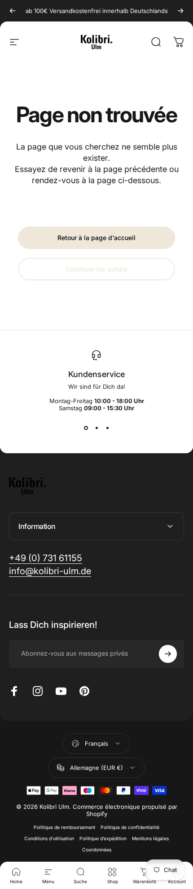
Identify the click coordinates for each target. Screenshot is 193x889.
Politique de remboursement (64, 827)
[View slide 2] (96, 427)
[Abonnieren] (168, 654)
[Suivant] (180, 10)
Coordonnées (96, 850)
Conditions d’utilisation (49, 839)
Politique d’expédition (103, 839)
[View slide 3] (107, 427)
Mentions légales (150, 839)
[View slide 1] (85, 427)
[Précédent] (12, 10)
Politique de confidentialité (130, 827)
